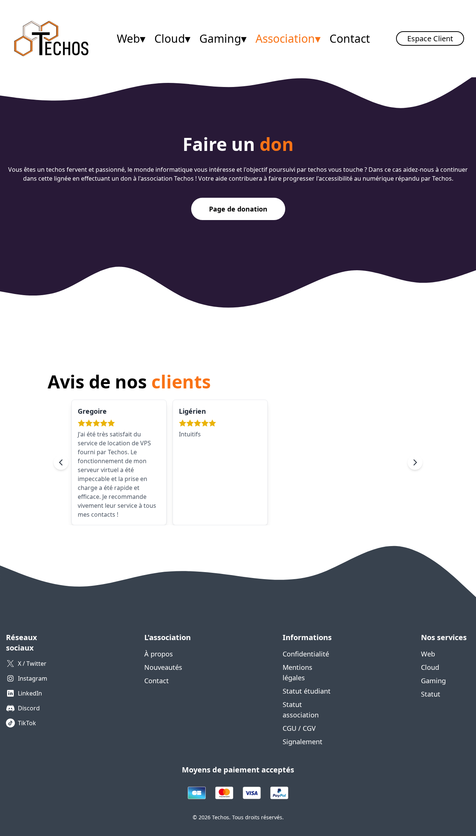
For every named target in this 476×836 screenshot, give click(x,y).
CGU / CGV (299, 728)
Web (131, 38)
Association (288, 38)
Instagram (32, 678)
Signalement (302, 741)
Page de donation (238, 208)
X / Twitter (32, 663)
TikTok (27, 723)
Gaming (223, 38)
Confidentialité (306, 653)
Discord (29, 708)
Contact (349, 38)
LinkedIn (30, 693)
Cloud (172, 38)
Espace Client (430, 38)
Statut (430, 694)
